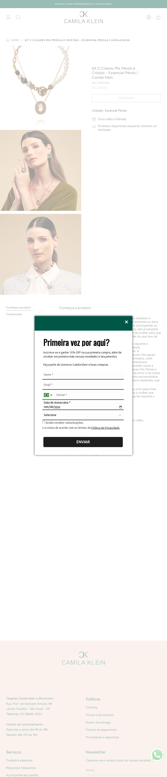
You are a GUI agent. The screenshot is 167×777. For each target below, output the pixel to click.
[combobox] (48, 395)
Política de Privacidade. (105, 427)
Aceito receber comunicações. (64, 422)
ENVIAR (83, 442)
